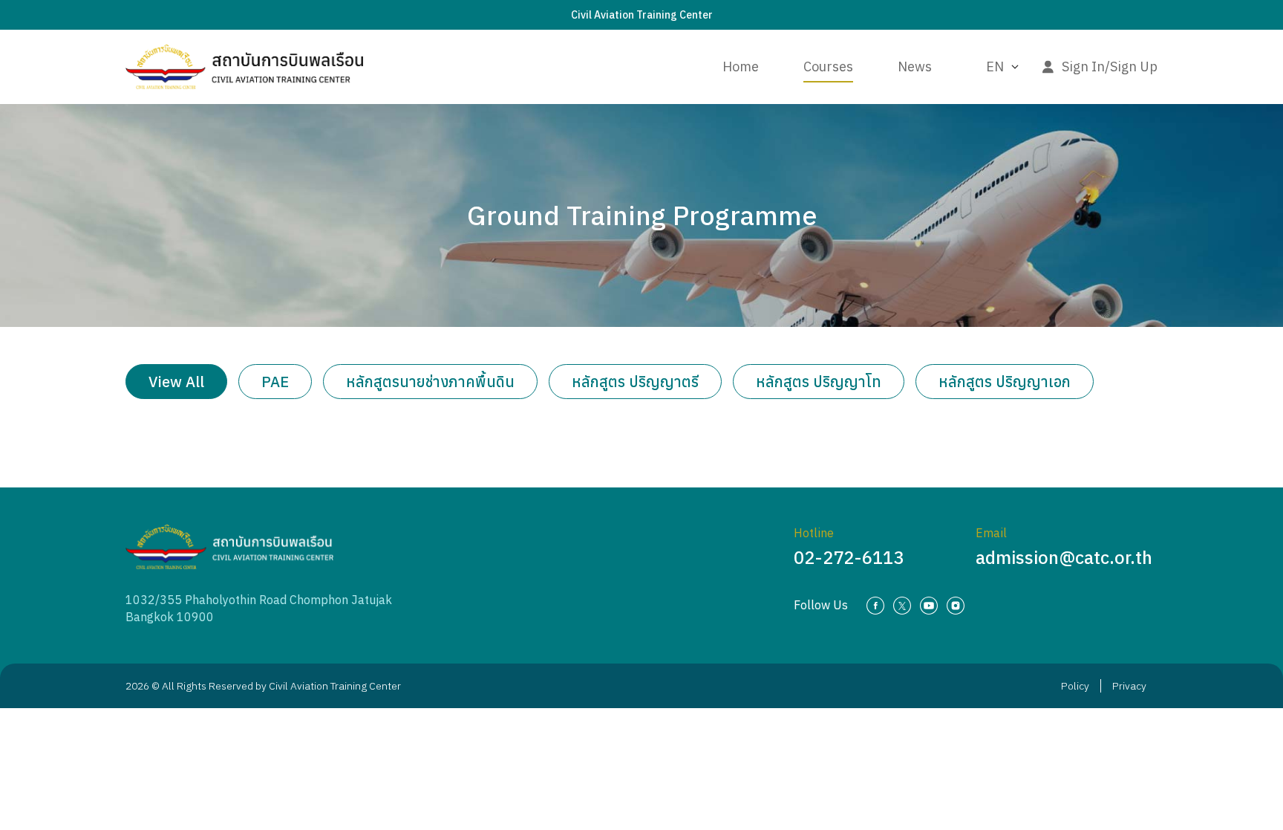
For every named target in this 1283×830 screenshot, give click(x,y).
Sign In (1083, 66)
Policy (1075, 686)
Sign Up (1134, 66)
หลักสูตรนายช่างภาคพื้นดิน (430, 382)
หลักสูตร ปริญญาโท (818, 382)
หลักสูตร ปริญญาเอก (1004, 382)
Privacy (1129, 686)
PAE (275, 382)
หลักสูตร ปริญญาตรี (635, 382)
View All (176, 382)
